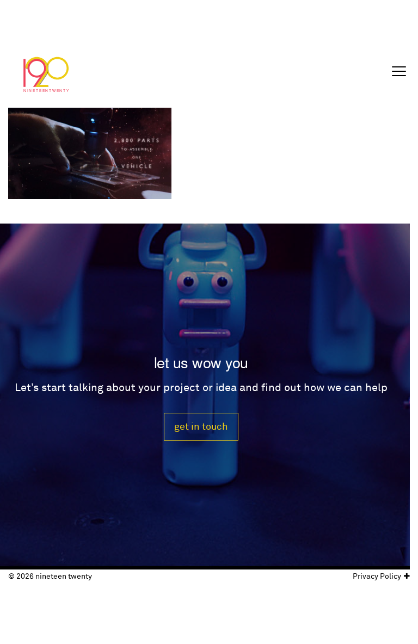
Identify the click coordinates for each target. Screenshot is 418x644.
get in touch (201, 426)
